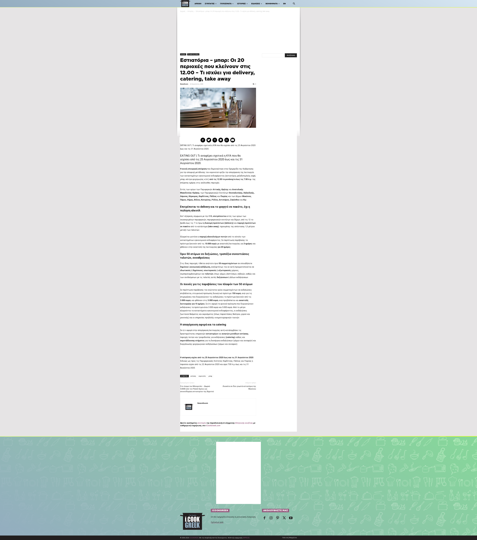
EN (284, 4)
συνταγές (202, 423)
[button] (294, 4)
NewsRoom (184, 84)
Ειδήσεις (255, 4)
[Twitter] (284, 518)
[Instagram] (271, 518)
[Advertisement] (238, 31)
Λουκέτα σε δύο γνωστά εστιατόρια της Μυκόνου (239, 387)
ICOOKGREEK (194, 538)
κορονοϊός (202, 376)
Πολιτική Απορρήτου (289, 538)
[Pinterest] (277, 518)
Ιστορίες (241, 4)
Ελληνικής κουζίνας (244, 423)
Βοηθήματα (272, 4)
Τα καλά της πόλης (193, 54)
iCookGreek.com (213, 425)
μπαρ (210, 376)
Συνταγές (210, 4)
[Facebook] (264, 518)
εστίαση (193, 376)
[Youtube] (290, 518)
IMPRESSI (246, 538)
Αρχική (198, 4)
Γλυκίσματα (226, 4)
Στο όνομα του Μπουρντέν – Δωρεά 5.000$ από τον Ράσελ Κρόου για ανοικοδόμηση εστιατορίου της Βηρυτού (197, 389)
